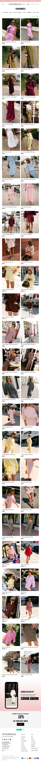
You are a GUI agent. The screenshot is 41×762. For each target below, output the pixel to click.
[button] (37, 16)
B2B (28, 4)
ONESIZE (11, 39)
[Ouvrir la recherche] (31, 4)
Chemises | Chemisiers (17, 12)
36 (27, 644)
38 (29, 644)
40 (32, 644)
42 (34, 644)
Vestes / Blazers (36, 12)
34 (25, 644)
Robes (10, 12)
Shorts (24, 12)
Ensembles (29, 12)
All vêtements (5, 12)
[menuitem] (3, 4)
